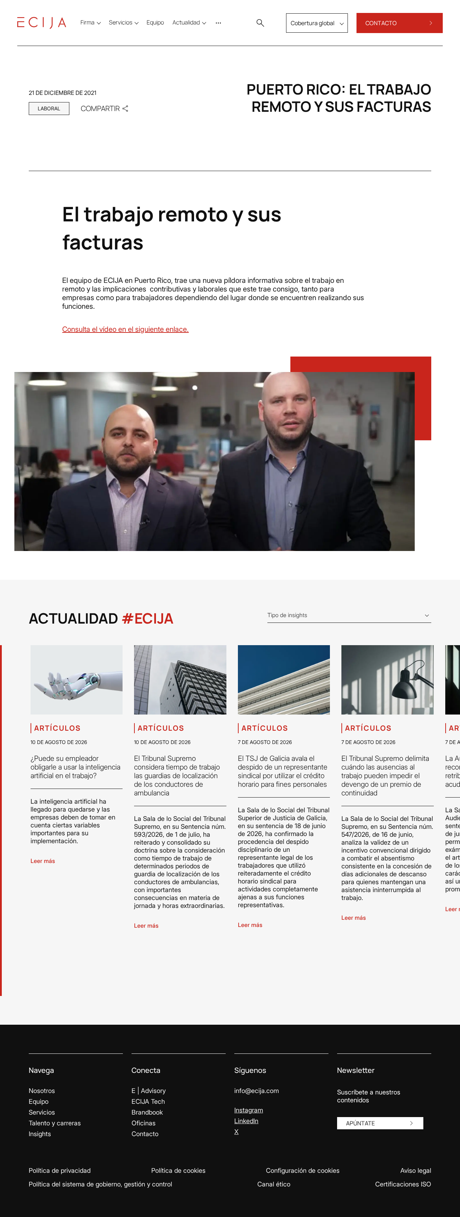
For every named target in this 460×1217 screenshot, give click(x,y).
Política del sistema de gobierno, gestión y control (100, 1184)
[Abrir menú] (220, 23)
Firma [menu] (87, 22)
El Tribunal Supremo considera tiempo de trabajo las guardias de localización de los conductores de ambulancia (177, 775)
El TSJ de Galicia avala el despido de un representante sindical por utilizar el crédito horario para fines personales (282, 771)
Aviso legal (415, 1170)
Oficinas (144, 1123)
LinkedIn (246, 1121)
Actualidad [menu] (186, 22)
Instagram (248, 1110)
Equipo (39, 1101)
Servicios (42, 1112)
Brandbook (147, 1112)
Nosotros (42, 1090)
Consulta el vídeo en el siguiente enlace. (125, 329)
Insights (40, 1134)
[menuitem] (155, 22)
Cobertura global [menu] (313, 23)
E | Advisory (149, 1090)
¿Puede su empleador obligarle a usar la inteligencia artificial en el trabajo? (75, 767)
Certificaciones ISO (403, 1184)
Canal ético (273, 1184)
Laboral (49, 108)
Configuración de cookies (303, 1170)
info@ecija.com (256, 1090)
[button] (260, 23)
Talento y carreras (55, 1123)
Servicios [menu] (120, 22)
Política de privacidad (60, 1170)
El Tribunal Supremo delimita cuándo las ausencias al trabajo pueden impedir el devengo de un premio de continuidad (385, 775)
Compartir (100, 108)
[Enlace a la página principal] (41, 23)
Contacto (145, 1134)
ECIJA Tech (148, 1101)
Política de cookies (178, 1170)
